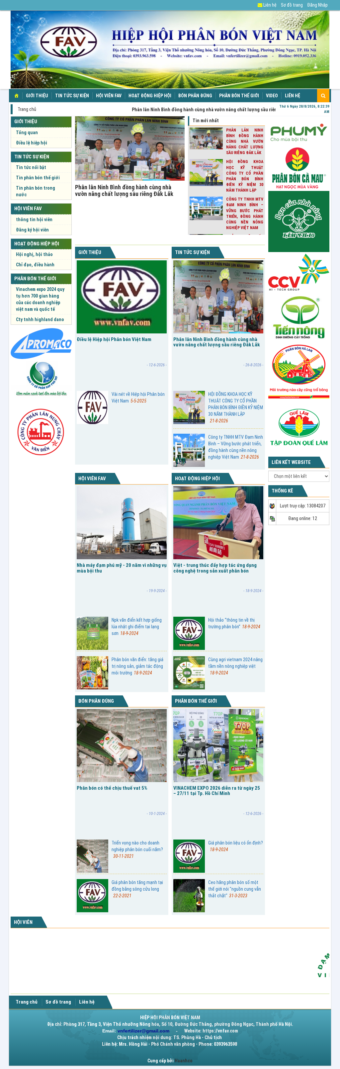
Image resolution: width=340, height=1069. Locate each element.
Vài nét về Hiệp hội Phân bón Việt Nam (138, 397)
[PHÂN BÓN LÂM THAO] (298, 221)
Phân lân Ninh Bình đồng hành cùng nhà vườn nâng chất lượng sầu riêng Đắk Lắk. (201, 109)
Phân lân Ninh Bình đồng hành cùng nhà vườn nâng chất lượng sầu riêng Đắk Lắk (124, 190)
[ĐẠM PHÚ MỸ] (298, 131)
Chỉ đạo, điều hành (35, 264)
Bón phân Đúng (195, 95)
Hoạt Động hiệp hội (149, 95)
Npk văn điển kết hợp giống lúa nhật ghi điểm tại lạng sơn (137, 626)
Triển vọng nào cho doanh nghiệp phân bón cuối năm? (137, 849)
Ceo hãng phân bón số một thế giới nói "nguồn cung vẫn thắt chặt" (234, 889)
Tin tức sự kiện (72, 95)
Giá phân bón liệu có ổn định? (235, 846)
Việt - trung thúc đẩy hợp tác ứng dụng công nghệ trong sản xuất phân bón (215, 568)
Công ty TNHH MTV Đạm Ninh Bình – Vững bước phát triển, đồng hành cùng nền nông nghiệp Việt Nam (235, 447)
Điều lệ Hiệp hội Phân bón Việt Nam (114, 339)
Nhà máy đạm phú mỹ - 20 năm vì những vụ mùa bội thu (122, 568)
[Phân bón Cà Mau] (298, 168)
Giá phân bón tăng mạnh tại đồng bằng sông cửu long (137, 889)
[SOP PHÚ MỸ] (41, 379)
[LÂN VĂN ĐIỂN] (41, 430)
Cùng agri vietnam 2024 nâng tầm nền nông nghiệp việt (235, 666)
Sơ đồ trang (292, 5)
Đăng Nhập (317, 5)
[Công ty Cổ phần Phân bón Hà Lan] (298, 371)
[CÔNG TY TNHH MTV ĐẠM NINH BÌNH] (303, 961)
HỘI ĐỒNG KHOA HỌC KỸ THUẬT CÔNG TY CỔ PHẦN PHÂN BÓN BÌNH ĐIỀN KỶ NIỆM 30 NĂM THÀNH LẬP (235, 407)
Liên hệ (269, 5)
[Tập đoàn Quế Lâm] (298, 426)
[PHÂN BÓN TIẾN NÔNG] (298, 316)
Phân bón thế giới (239, 95)
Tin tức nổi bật (31, 167)
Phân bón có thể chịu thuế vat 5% (112, 788)
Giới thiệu (37, 95)
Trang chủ (27, 109)
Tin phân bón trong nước (35, 191)
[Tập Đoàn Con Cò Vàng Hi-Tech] (298, 271)
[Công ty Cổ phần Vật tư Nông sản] (41, 343)
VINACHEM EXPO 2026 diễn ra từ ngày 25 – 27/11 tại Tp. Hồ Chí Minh (216, 791)
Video (272, 95)
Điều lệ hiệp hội (31, 142)
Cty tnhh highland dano (40, 319)
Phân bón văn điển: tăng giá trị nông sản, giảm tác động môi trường (137, 666)
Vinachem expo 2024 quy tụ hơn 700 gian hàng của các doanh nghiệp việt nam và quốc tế (40, 299)
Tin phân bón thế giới (38, 177)
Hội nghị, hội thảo (34, 254)
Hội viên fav (109, 95)
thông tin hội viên (34, 219)
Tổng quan (27, 132)
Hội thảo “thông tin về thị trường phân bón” (234, 623)
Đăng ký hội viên (32, 229)
